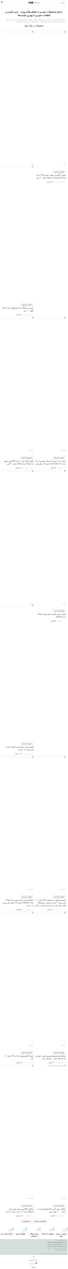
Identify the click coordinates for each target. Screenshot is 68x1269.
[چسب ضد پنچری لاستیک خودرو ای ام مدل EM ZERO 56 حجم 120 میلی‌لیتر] (50, 383)
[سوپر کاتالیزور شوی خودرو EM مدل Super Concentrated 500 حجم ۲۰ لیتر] (50, 97)
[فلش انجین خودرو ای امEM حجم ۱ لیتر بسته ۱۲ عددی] (18, 536)
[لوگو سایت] (34, 2)
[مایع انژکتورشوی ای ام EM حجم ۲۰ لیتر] (18, 977)
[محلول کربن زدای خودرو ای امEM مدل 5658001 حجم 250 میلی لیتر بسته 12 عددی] (18, 822)
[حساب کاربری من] (5, 3)
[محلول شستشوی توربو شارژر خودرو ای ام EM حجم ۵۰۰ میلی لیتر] (50, 977)
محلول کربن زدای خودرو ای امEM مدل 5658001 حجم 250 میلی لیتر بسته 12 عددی (18, 903)
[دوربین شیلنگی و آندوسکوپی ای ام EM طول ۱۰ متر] (18, 97)
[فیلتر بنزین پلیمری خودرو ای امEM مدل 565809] (50, 536)
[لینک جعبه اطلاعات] (61, 1233)
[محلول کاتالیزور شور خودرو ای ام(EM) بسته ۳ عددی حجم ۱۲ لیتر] (18, 1131)
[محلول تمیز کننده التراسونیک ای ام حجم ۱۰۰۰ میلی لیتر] (50, 1131)
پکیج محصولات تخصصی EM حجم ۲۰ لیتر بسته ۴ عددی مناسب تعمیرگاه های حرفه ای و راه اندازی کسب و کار (50, 903)
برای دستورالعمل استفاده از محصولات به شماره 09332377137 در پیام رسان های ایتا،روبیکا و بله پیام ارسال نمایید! (57, 1244)
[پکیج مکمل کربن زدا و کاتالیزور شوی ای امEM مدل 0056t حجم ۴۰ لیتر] (18, 383)
